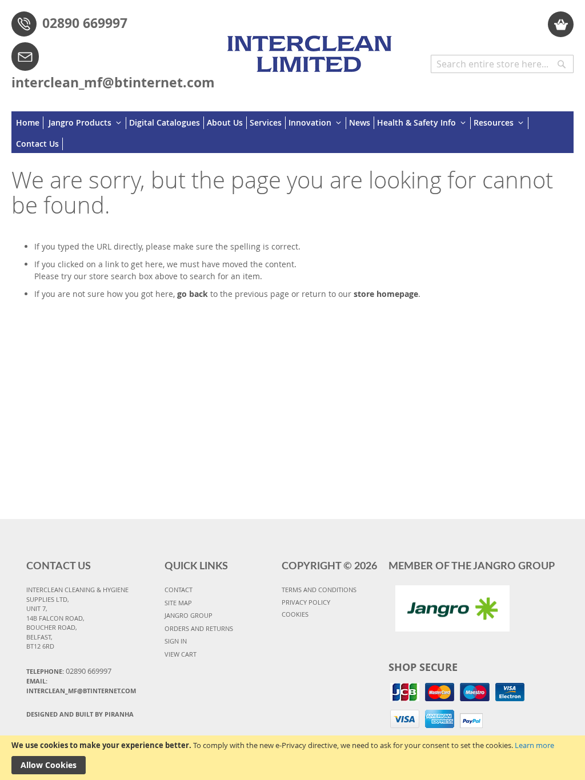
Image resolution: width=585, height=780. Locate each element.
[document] (292, 757)
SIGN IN (176, 641)
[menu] (292, 132)
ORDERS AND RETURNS (199, 628)
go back (192, 293)
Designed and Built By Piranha (80, 714)
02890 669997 (84, 23)
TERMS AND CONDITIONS (319, 589)
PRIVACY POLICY (306, 602)
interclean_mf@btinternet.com (113, 82)
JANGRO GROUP (189, 615)
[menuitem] (29, 122)
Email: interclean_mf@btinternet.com (81, 686)
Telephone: (68, 671)
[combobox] (502, 64)
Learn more (534, 745)
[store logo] (312, 48)
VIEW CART (181, 654)
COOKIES (295, 614)
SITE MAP (178, 602)
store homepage (386, 293)
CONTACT (179, 589)
